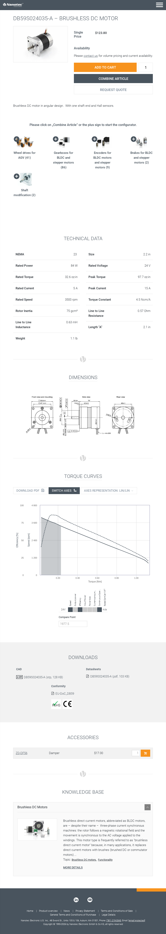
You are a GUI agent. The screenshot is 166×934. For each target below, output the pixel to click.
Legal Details (108, 914)
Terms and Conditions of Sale (117, 911)
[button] (159, 5)
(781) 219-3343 (113, 920)
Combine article (113, 79)
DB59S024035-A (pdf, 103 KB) (109, 676)
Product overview (48, 911)
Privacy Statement (85, 911)
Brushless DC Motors (32, 807)
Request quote (113, 90)
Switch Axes (62, 490)
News (67, 911)
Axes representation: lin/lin (107, 490)
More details (73, 867)
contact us (91, 56)
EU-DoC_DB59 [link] (64, 693)
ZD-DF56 (21, 753)
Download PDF (28, 490)
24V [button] (63, 609)
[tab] (83, 807)
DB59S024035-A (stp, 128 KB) (43, 677)
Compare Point (67, 617)
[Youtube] (89, 899)
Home (30, 911)
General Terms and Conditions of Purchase (73, 914)
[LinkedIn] (76, 899)
